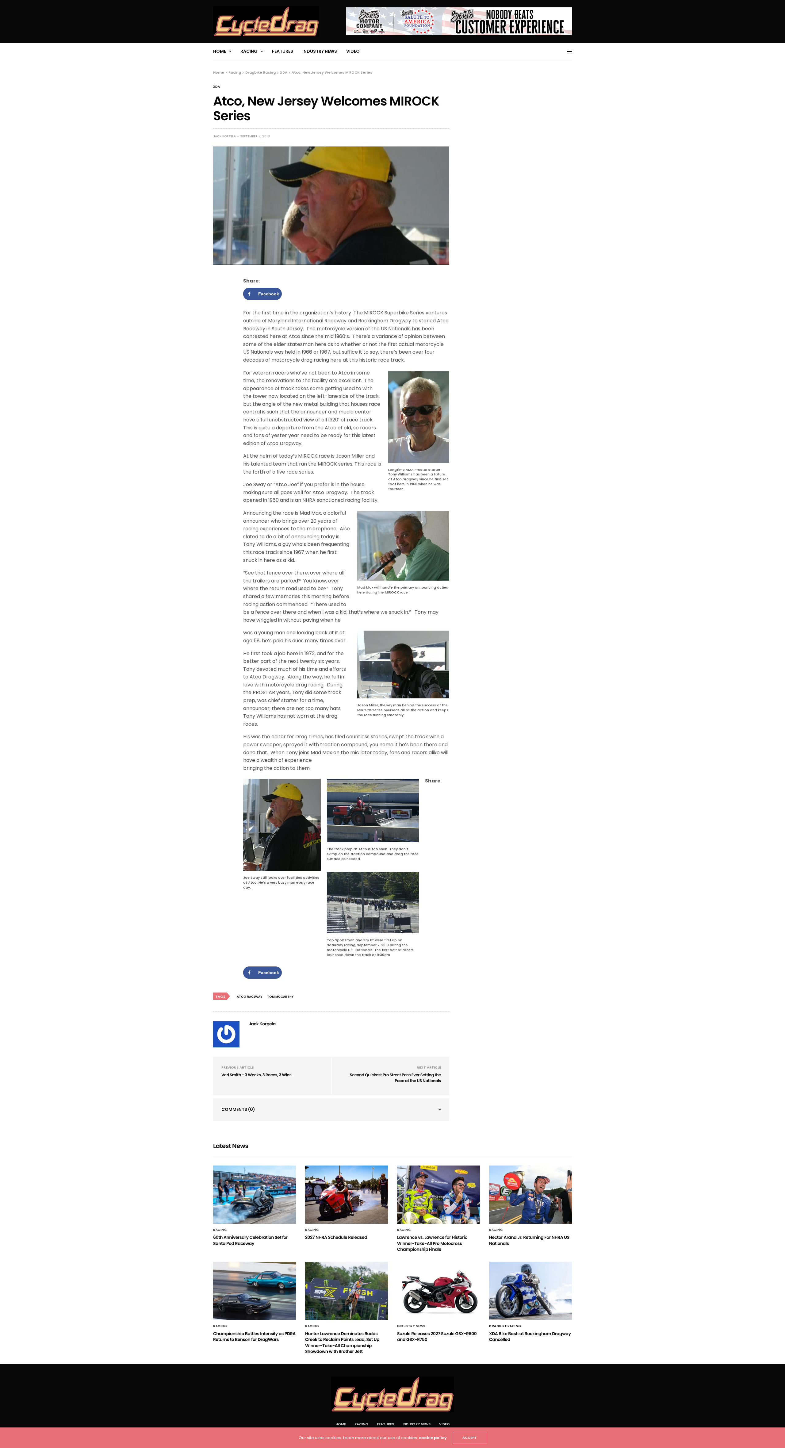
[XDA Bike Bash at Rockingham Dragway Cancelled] (530, 1291)
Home (219, 51)
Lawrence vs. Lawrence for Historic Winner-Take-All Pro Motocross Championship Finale (432, 1243)
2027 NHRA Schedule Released (336, 1237)
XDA (216, 86)
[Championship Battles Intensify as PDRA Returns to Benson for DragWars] (254, 1291)
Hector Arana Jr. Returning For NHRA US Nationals (529, 1240)
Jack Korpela (224, 136)
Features (282, 51)
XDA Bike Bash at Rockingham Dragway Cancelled (530, 1337)
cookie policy (433, 1438)
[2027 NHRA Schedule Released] (346, 1195)
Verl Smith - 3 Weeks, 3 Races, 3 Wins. (256, 1075)
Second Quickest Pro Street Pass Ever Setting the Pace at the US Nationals (395, 1078)
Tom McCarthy (280, 996)
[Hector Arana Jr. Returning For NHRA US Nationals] (530, 1195)
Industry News (319, 51)
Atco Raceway (249, 996)
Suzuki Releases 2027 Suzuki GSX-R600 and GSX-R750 (437, 1337)
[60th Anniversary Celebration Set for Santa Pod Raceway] (254, 1195)
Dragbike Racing (505, 1326)
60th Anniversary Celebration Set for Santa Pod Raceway (250, 1240)
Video (353, 51)
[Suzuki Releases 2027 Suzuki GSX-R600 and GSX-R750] (438, 1291)
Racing (249, 51)
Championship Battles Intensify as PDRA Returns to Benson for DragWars (254, 1337)
